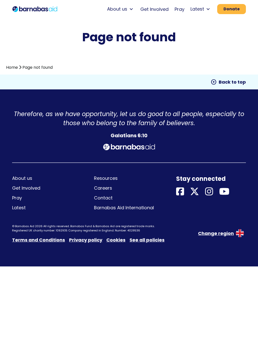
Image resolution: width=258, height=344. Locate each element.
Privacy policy (85, 240)
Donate (231, 9)
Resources (106, 178)
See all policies (147, 240)
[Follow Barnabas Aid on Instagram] (209, 192)
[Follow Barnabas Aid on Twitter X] (194, 192)
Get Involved (154, 9)
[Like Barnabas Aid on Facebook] (180, 192)
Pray (179, 9)
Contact (103, 198)
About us (22, 178)
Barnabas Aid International (124, 207)
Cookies (115, 240)
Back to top (228, 82)
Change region (216, 233)
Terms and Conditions (38, 240)
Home (12, 67)
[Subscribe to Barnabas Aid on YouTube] (224, 192)
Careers (103, 188)
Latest (19, 207)
